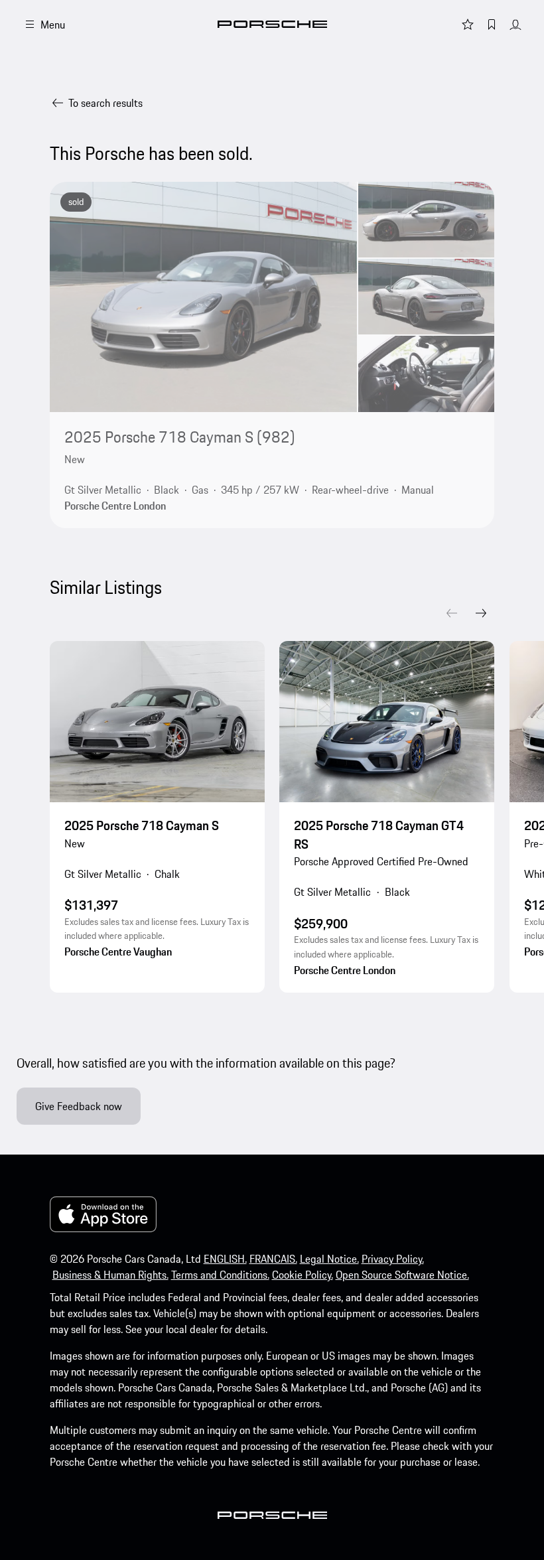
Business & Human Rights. (110, 1275)
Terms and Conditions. (220, 1275)
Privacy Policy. (393, 1259)
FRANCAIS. (273, 1259)
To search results (105, 103)
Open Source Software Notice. (402, 1275)
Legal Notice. (329, 1259)
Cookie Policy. (302, 1275)
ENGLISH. (225, 1259)
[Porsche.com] (272, 24)
